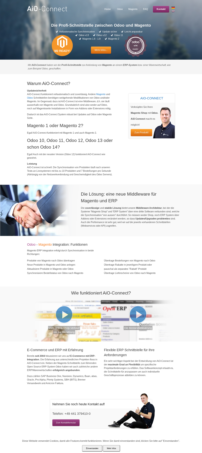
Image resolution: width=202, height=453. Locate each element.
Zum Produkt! (141, 132)
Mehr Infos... (101, 50)
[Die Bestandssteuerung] (138, 314)
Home (107, 9)
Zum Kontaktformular (66, 422)
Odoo (30, 98)
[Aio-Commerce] (47, 10)
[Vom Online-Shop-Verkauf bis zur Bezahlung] (64, 314)
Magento (100, 94)
